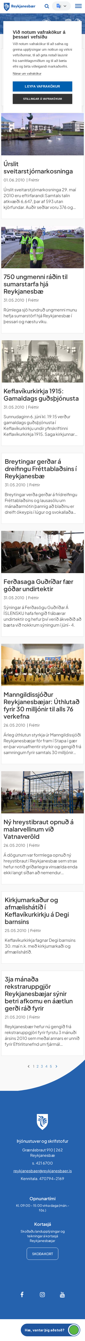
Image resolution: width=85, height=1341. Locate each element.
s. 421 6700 (42, 1163)
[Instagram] (42, 1294)
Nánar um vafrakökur (27, 73)
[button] (50, 1330)
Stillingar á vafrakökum (42, 98)
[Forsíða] (19, 6)
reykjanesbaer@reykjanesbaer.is (42, 1170)
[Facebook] (22, 1294)
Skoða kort (42, 1254)
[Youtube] (62, 1294)
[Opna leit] (47, 6)
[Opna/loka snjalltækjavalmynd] (78, 6)
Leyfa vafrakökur (42, 86)
